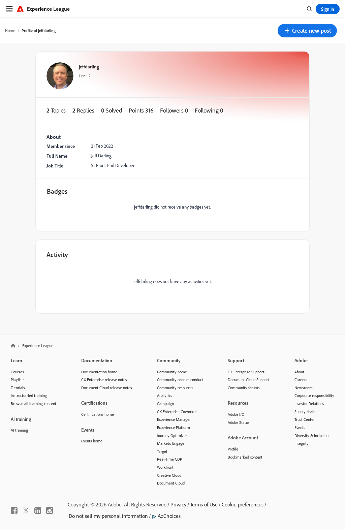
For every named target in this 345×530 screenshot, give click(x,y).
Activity (57, 254)
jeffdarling (89, 66)
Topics (56, 110)
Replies (84, 110)
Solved (112, 110)
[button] (307, 30)
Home (10, 30)
